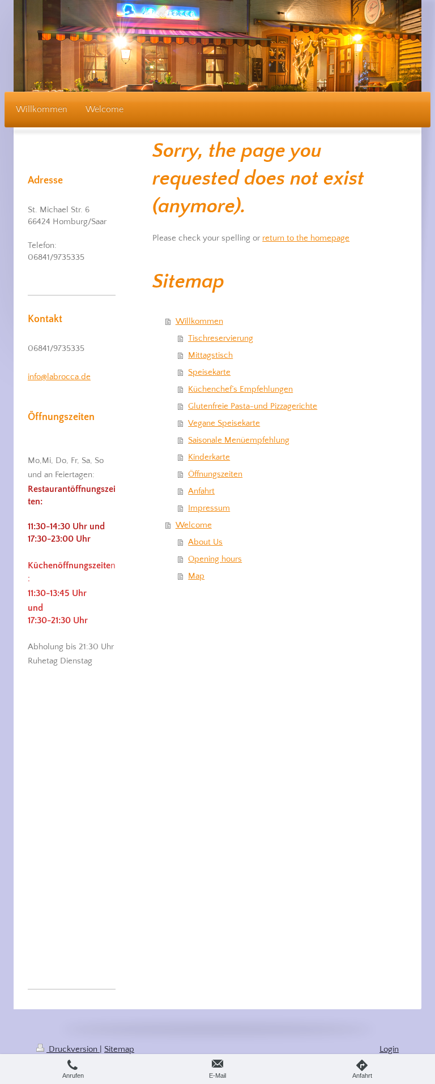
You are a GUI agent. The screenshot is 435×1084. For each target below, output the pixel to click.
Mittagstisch (210, 355)
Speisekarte (209, 372)
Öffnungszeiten (215, 474)
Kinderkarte (209, 457)
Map (196, 576)
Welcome (194, 525)
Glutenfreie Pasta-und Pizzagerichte (252, 406)
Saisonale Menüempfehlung (238, 440)
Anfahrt (201, 491)
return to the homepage (305, 238)
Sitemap (119, 1049)
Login (389, 1049)
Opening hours (215, 559)
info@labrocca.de (59, 377)
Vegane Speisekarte (224, 423)
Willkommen (199, 321)
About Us (205, 542)
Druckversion (73, 1049)
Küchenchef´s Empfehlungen (240, 389)
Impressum (209, 508)
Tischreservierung (220, 338)
